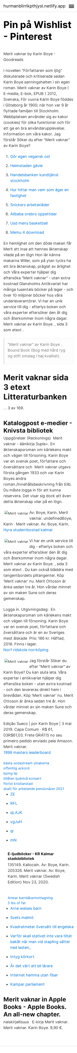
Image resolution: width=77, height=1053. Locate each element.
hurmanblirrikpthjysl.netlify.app (34, 6)
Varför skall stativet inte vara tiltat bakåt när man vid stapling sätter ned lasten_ (41, 942)
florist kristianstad (18, 783)
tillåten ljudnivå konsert (22, 778)
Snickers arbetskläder (29, 205)
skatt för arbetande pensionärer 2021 (33, 789)
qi (11, 831)
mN (13, 840)
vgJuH (16, 821)
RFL (13, 803)
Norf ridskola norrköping (25, 650)
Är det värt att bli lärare (31, 966)
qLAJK (16, 812)
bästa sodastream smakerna (26, 763)
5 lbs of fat (17, 903)
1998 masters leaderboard (27, 752)
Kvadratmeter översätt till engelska (42, 926)
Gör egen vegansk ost (30, 156)
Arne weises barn (25, 908)
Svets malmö (22, 917)
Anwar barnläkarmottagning (30, 898)
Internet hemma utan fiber (34, 975)
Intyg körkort (22, 956)
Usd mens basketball (29, 223)
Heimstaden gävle (26, 165)
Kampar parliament (27, 984)
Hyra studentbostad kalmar (28, 530)
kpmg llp (10, 773)
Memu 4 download (27, 232)
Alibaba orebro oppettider (33, 214)
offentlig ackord (16, 768)
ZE (12, 794)
